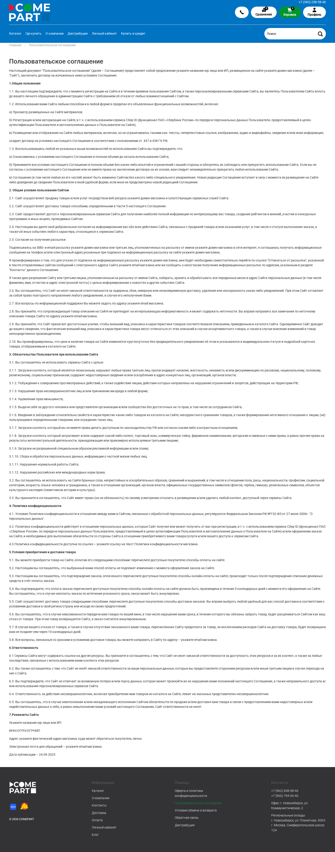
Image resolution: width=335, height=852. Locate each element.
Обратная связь (187, 817)
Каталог (15, 33)
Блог (95, 835)
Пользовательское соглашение (198, 803)
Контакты (99, 805)
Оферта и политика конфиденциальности (191, 793)
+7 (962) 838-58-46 (284, 791)
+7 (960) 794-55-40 (284, 796)
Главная (15, 45)
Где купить (33, 33)
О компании (55, 33)
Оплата (97, 820)
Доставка (99, 813)
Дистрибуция (78, 33)
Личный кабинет (104, 33)
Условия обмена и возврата (196, 810)
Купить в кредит (133, 33)
